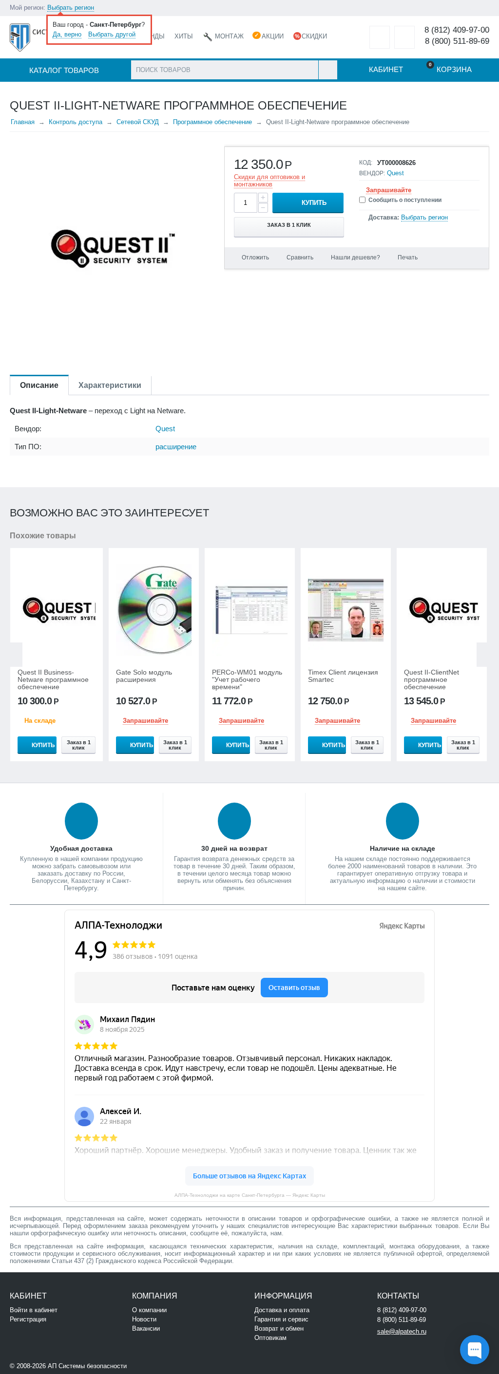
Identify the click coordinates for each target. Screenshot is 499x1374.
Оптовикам (270, 1337)
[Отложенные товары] (379, 37)
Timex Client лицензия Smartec (343, 676)
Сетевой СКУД (137, 122)
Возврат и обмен (279, 1328)
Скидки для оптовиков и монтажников (269, 180)
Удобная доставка (81, 848)
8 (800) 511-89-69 (457, 41)
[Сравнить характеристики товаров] (404, 37)
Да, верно (67, 34)
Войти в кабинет (34, 1310)
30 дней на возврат (234, 848)
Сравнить (300, 257)
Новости (144, 1319)
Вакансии (146, 1328)
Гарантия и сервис (281, 1319)
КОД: (365, 162)
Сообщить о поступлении (404, 200)
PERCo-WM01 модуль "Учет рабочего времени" (247, 680)
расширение (175, 446)
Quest (395, 173)
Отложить (255, 257)
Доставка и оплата (281, 1310)
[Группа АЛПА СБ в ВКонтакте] (158, 1365)
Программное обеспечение (212, 122)
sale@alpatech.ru (401, 1331)
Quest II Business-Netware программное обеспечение (53, 680)
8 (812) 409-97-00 (456, 30)
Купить (314, 202)
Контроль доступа (75, 122)
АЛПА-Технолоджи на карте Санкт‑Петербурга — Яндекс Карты (249, 1195)
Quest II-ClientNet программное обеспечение (431, 680)
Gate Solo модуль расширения (144, 676)
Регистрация (28, 1319)
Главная (23, 122)
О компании (149, 1310)
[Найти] (327, 69)
